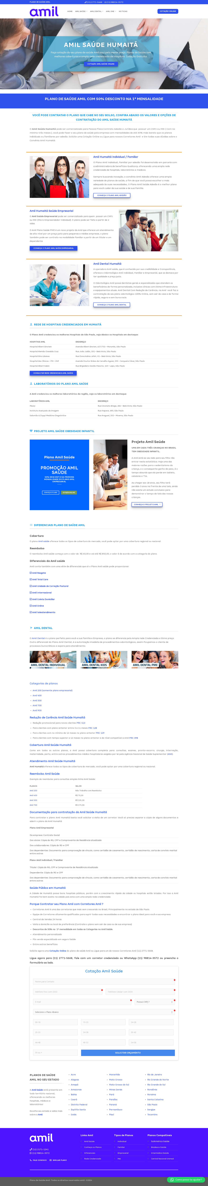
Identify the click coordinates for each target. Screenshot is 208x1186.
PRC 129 (100, 733)
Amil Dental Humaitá (107, 263)
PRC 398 (133, 738)
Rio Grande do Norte (158, 1080)
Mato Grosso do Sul (119, 1085)
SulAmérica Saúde (160, 1141)
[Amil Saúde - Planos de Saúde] (46, 11)
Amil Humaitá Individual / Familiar (115, 156)
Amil (40, 1114)
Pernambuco (115, 1109)
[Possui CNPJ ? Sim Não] (155, 1002)
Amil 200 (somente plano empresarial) (52, 690)
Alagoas (75, 1080)
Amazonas (76, 1089)
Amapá (74, 1085)
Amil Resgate (39, 573)
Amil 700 (37, 705)
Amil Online (38, 606)
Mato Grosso (115, 1080)
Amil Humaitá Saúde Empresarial (51, 210)
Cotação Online (91, 136)
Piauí (111, 1114)
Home (70, 11)
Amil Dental (95, 11)
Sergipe (151, 1109)
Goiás (73, 1114)
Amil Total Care (40, 579)
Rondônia (152, 1089)
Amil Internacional (42, 593)
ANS (170, 754)
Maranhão (114, 1074)
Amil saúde (43, 541)
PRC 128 (92, 728)
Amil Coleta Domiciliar (43, 599)
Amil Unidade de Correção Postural (50, 586)
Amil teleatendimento (43, 612)
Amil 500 (37, 700)
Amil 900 (37, 710)
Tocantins (152, 1114)
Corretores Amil (132, 136)
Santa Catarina (155, 1099)
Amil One (110, 11)
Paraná (113, 1105)
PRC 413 (81, 723)
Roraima (151, 1094)
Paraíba (113, 1099)
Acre (73, 1074)
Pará (111, 1094)
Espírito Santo (78, 1109)
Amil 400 (37, 695)
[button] (186, 1180)
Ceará (74, 1099)
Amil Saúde (80, 11)
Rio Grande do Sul (156, 1085)
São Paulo (152, 1105)
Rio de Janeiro (154, 1074)
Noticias (123, 11)
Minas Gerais (115, 1089)
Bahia (74, 1094)
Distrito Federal (79, 1105)
